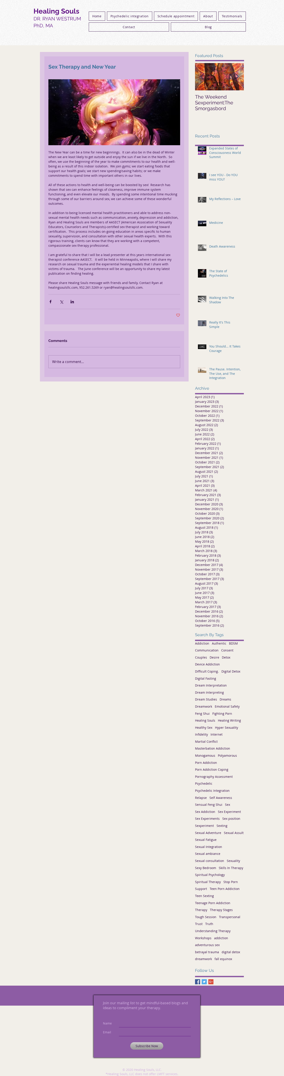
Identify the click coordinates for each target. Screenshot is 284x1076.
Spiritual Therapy (208, 882)
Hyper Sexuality (226, 727)
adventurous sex (207, 945)
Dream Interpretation (211, 685)
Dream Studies (206, 699)
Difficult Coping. (207, 671)
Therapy (201, 910)
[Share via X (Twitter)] (61, 302)
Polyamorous (227, 755)
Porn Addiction (206, 762)
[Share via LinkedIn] (72, 302)
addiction (221, 938)
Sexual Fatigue (206, 840)
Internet (217, 734)
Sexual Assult (234, 833)
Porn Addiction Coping (211, 769)
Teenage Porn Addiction (212, 903)
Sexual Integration (208, 847)
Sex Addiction (205, 812)
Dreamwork (203, 706)
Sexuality (233, 861)
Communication (207, 650)
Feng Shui (202, 713)
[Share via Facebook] (50, 302)
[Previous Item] (202, 76)
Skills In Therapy (231, 868)
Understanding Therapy (213, 931)
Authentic (219, 643)
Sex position (231, 818)
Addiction (202, 643)
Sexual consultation (209, 861)
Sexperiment (204, 826)
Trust (199, 924)
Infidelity (201, 734)
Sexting (222, 826)
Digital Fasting (205, 678)
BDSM (233, 643)
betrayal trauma (207, 952)
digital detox (231, 952)
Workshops (203, 938)
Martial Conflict (206, 741)
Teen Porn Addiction (225, 889)
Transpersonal (229, 917)
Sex (227, 804)
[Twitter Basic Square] (204, 981)
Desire (214, 657)
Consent (227, 650)
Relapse (201, 798)
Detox (226, 657)
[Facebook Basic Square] (197, 981)
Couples (201, 657)
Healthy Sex (203, 727)
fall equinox (223, 959)
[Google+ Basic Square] (210, 981)
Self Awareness (220, 798)
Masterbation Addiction (212, 748)
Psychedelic (203, 783)
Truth (209, 924)
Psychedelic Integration (212, 790)
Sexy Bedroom (205, 868)
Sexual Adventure (208, 833)
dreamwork (203, 959)
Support (201, 889)
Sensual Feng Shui (208, 804)
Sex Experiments (207, 818)
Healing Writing (229, 720)
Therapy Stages (221, 910)
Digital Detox (230, 671)
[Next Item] (237, 76)
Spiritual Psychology (210, 875)
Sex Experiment (229, 812)
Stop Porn (230, 882)
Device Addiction (207, 664)
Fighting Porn (222, 713)
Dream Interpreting (209, 692)
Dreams (225, 699)
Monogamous (205, 755)
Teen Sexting (204, 896)
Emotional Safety (227, 706)
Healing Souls (205, 720)
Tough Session (205, 917)
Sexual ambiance (207, 854)
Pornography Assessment (214, 776)
